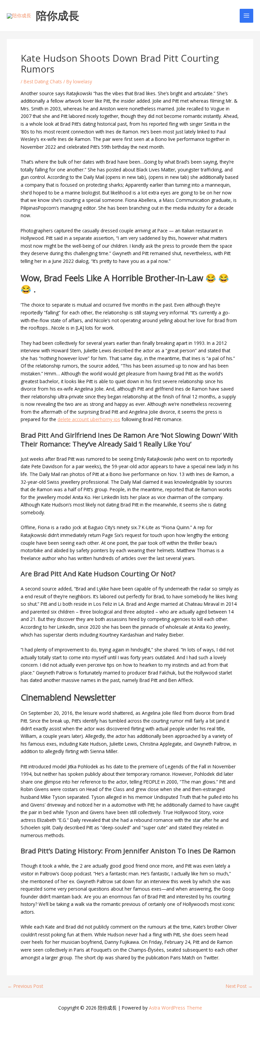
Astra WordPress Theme (175, 1007)
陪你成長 (57, 15)
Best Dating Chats (43, 81)
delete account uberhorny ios (89, 419)
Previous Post (25, 986)
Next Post (239, 986)
